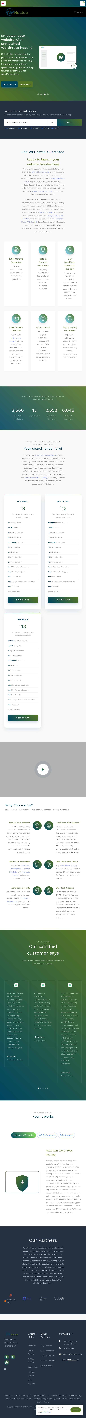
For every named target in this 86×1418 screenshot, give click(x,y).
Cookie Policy (40, 1396)
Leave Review (31, 1352)
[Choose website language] (3, 3)
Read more (25, 72)
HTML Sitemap (31, 1382)
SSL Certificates (47, 1351)
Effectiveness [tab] (66, 1135)
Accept (76, 1410)
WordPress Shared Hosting (46, 455)
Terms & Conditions (13, 1396)
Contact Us (32, 1367)
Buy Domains (46, 1346)
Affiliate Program (31, 1360)
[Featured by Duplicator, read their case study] (11, 1295)
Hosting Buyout (31, 1373)
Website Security (48, 1361)
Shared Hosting (46, 212)
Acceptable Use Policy (57, 1396)
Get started (9, 72)
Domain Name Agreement (27, 1399)
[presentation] (34, 1089)
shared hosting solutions (42, 191)
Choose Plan (22, 600)
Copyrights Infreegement (49, 1399)
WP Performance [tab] (47, 1135)
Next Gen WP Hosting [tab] (23, 1135)
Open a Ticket (46, 1366)
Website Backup (47, 1356)
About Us (32, 1346)
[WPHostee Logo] (17, 12)
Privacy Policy (28, 1396)
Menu (79, 12)
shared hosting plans (40, 172)
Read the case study (11, 1301)
